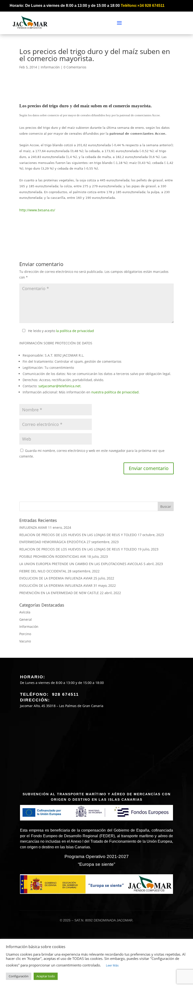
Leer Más (112, 965)
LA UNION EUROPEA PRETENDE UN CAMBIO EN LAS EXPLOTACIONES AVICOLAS (81, 564)
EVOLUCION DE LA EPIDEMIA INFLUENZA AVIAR (55, 578)
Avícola (24, 612)
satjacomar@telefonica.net (59, 386)
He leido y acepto (61, 331)
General (25, 619)
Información (50, 67)
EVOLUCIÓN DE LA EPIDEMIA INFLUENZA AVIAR (55, 585)
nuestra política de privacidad (115, 392)
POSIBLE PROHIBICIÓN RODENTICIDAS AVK (52, 556)
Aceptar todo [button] (45, 976)
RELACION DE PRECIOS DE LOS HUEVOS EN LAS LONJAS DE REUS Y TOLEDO (78, 535)
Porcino (25, 634)
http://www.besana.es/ (37, 210)
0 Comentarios (75, 67)
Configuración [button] (18, 976)
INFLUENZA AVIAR (33, 527)
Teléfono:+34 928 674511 (143, 6)
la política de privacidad (75, 331)
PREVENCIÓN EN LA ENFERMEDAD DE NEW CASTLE (59, 593)
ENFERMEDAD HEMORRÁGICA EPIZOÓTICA (52, 542)
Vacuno (25, 641)
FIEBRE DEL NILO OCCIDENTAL (43, 571)
